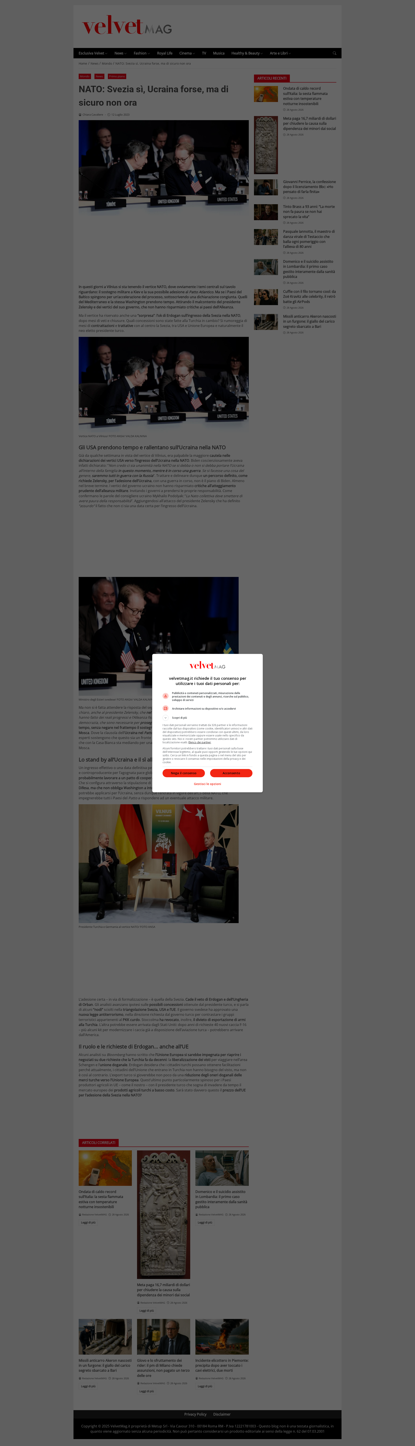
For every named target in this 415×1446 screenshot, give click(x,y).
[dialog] (207, 723)
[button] (207, 718)
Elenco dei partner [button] (199, 742)
